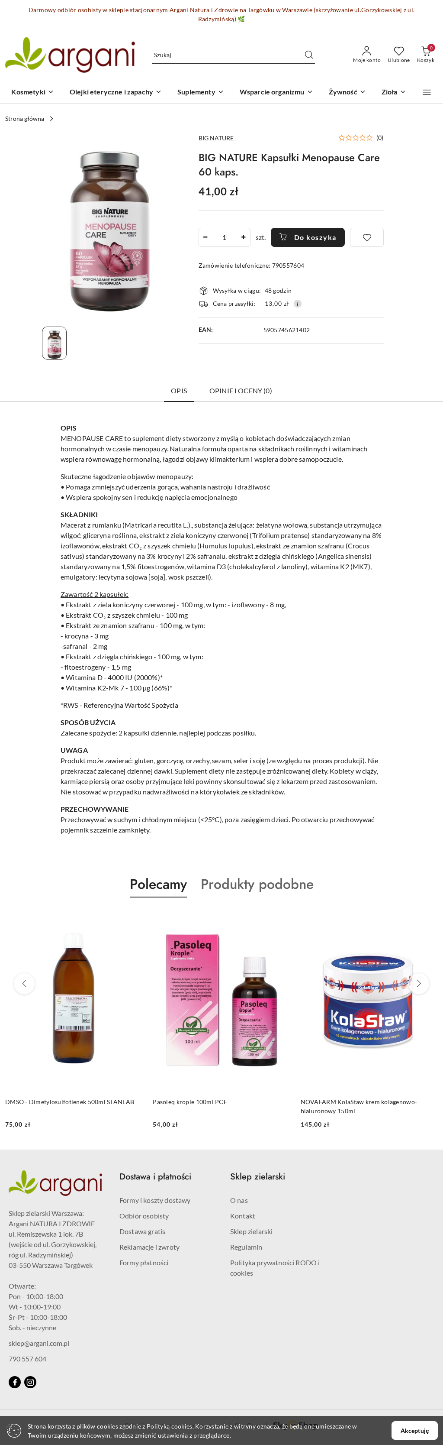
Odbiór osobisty (144, 1216)
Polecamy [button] (158, 884)
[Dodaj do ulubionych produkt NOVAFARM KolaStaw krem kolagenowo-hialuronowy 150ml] (280, 917)
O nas (239, 1200)
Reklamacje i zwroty (149, 1247)
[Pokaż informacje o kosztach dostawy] (297, 303)
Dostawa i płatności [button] (155, 1176)
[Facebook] (15, 1382)
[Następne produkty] (419, 983)
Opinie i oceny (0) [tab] (240, 390)
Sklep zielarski (251, 1231)
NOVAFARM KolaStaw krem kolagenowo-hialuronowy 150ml (211, 1106)
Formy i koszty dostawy (155, 1200)
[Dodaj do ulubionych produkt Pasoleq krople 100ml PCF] (132, 917)
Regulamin (246, 1247)
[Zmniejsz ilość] (205, 237)
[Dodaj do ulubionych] (367, 237)
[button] (426, 92)
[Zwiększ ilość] (243, 237)
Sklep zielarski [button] (257, 1176)
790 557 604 (27, 1358)
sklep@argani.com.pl (39, 1343)
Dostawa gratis (142, 1231)
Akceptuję (415, 1430)
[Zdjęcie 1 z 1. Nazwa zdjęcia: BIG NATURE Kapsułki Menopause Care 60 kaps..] (54, 343)
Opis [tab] (179, 390)
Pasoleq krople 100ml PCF (42, 1101)
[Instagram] (30, 1382)
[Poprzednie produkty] (24, 983)
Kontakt (242, 1216)
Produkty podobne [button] (257, 884)
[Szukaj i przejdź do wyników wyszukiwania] (309, 55)
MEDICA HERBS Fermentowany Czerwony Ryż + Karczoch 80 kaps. (368, 1106)
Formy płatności (143, 1262)
